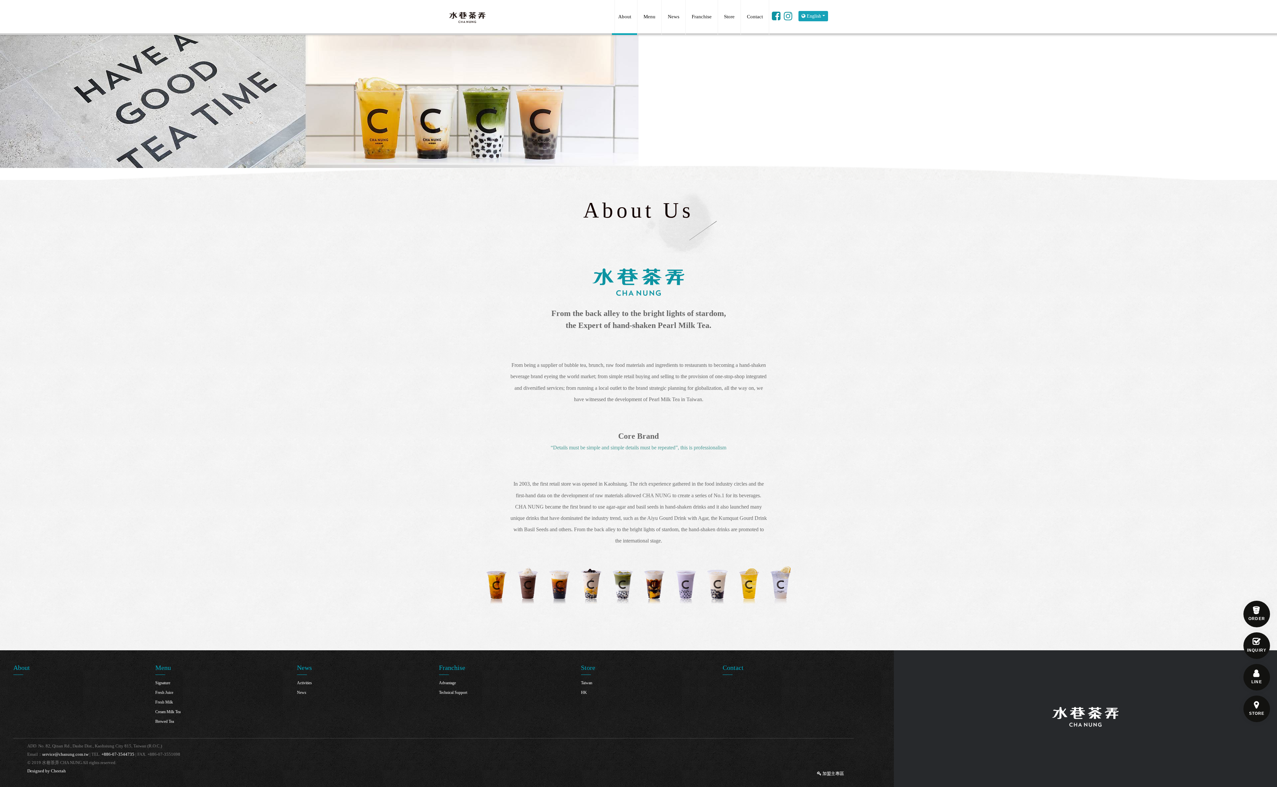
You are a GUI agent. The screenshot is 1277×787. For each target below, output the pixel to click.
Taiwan (586, 683)
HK (584, 692)
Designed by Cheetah (46, 770)
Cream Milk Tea (168, 711)
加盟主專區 (832, 773)
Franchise (702, 16)
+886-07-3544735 (117, 754)
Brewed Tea (164, 721)
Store (729, 16)
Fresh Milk (164, 702)
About (624, 16)
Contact (755, 16)
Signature (162, 683)
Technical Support (453, 692)
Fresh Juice (164, 692)
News (673, 16)
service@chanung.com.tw (65, 754)
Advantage (447, 683)
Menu (649, 16)
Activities (304, 683)
